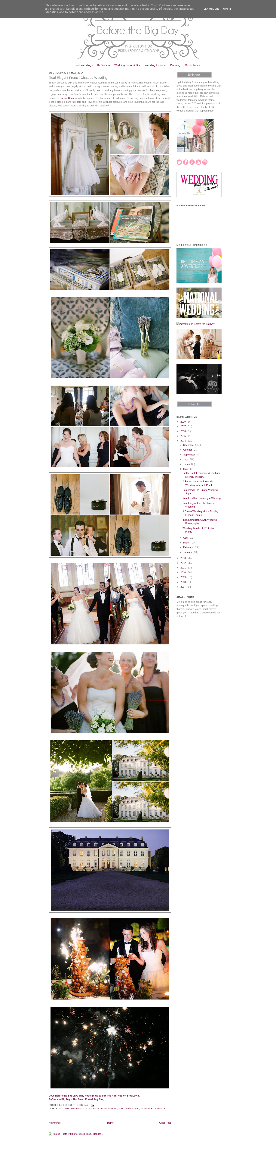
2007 (183, 586)
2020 (183, 421)
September (189, 454)
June (186, 464)
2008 (183, 582)
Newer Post (55, 1122)
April (186, 537)
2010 (183, 572)
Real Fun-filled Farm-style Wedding (201, 498)
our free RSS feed (112, 1095)
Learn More (211, 8)
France (94, 1108)
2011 (183, 567)
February (188, 547)
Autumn (64, 1108)
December (189, 445)
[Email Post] (92, 1105)
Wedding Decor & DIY (127, 65)
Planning (175, 65)
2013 (183, 558)
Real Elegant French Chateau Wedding (78, 78)
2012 (183, 563)
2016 (183, 431)
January (188, 552)
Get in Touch (192, 65)
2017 (183, 426)
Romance (147, 1108)
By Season (103, 65)
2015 (183, 436)
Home (110, 1122)
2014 (183, 440)
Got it (227, 8)
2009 (183, 577)
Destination (79, 1108)
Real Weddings (84, 65)
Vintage (160, 1108)
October (188, 449)
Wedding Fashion (155, 65)
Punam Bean (67, 98)
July (186, 459)
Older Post (165, 1122)
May (186, 468)
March (187, 542)
